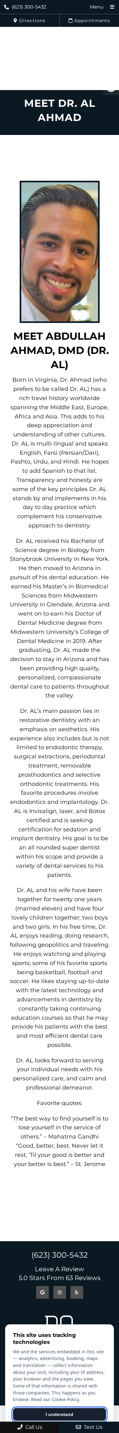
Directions (31, 20)
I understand (59, 1414)
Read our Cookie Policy (55, 1399)
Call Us (33, 1427)
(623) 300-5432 (29, 7)
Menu (96, 7)
